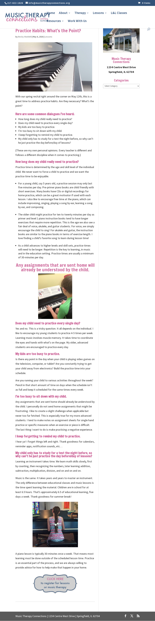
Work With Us (77, 21)
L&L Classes (119, 13)
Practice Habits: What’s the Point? (48, 30)
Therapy (80, 13)
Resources (54, 21)
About (63, 13)
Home (51, 13)
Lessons (98, 13)
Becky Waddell (24, 36)
